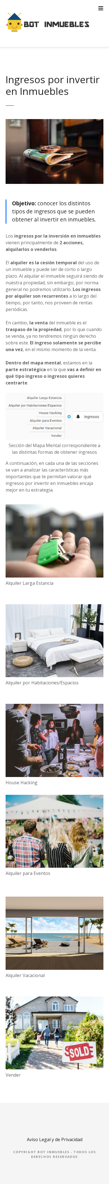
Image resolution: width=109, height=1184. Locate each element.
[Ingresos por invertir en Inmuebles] (54, 122)
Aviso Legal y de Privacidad (54, 1139)
